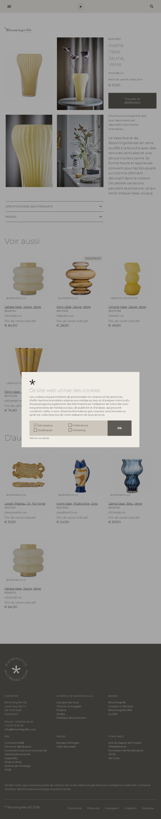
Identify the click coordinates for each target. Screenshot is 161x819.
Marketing (78, 430)
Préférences (80, 425)
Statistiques (45, 430)
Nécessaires (45, 425)
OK (119, 428)
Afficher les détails (39, 438)
